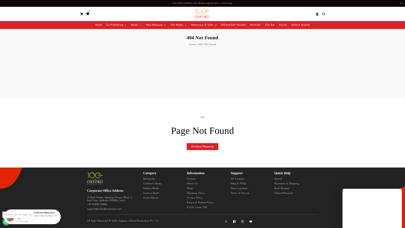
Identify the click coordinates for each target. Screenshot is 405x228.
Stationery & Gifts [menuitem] (202, 25)
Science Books (151, 193)
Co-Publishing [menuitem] (114, 25)
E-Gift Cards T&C (197, 207)
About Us (192, 183)
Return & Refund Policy (200, 202)
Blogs (190, 188)
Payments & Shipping (286, 183)
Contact (191, 179)
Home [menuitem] (98, 25)
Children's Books (152, 183)
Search (278, 179)
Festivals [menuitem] (255, 25)
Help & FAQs (238, 183)
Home (192, 44)
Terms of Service (240, 193)
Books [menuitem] (134, 25)
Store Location (239, 188)
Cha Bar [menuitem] (270, 25)
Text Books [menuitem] (176, 25)
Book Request (282, 188)
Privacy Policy (195, 198)
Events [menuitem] (283, 25)
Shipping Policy (196, 193)
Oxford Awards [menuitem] (300, 25)
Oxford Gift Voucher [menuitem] (233, 25)
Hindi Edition (151, 198)
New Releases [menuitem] (154, 25)
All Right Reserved (97, 221)
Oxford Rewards (283, 193)
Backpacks (149, 179)
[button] (81, 14)
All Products (238, 179)
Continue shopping (202, 146)
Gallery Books (151, 188)
